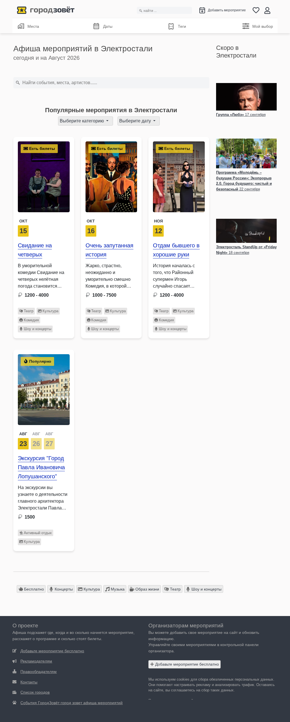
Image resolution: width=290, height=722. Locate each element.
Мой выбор (262, 26)
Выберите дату (135, 120)
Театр (28, 311)
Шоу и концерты (37, 329)
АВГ (23, 434)
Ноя (158, 221)
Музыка (117, 589)
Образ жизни (146, 589)
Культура (50, 311)
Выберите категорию (82, 120)
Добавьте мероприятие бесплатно (186, 664)
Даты (107, 26)
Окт (23, 221)
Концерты (63, 589)
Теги (182, 26)
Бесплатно (33, 589)
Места (33, 26)
